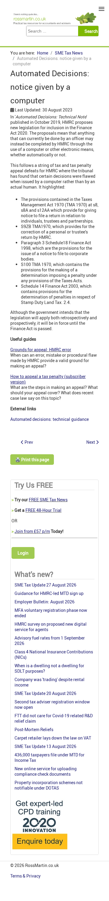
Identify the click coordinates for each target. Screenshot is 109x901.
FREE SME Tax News (48, 499)
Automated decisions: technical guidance (49, 419)
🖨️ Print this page (32, 459)
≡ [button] (101, 9)
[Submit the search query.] (90, 31)
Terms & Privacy (25, 876)
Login (23, 553)
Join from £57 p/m (32, 531)
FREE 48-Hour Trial (43, 510)
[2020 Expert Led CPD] (40, 851)
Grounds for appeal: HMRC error (40, 349)
